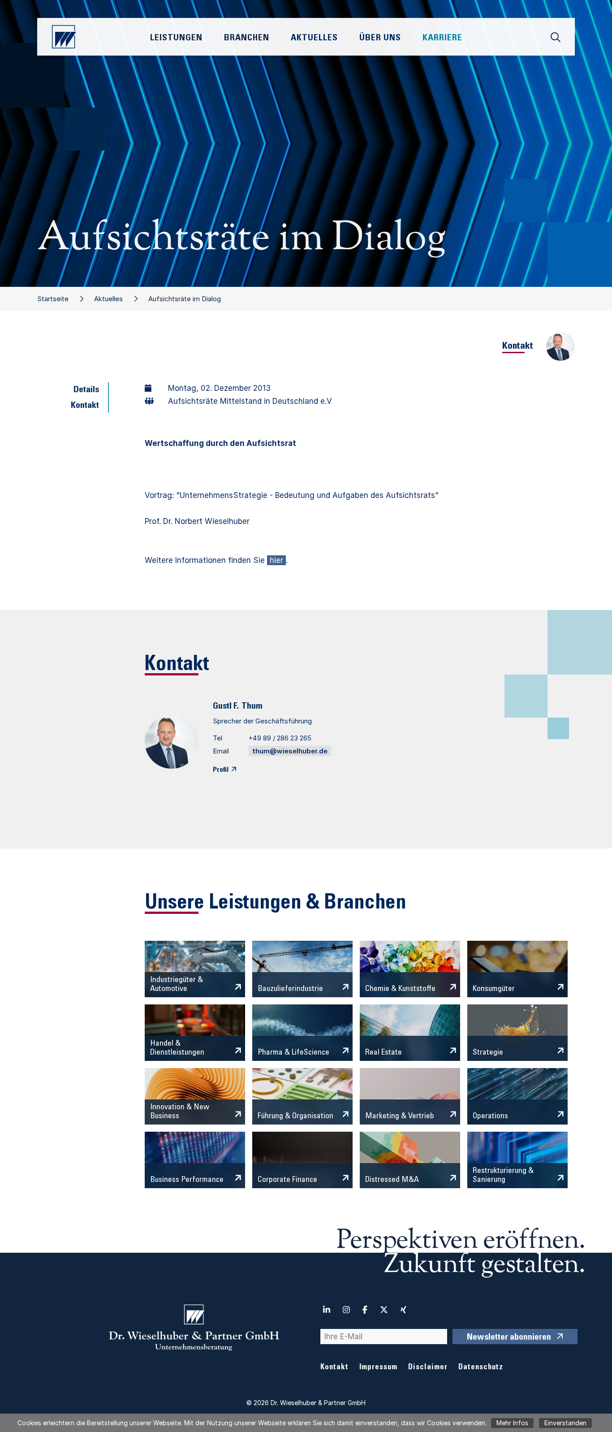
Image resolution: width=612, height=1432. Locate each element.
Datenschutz (480, 1367)
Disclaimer (428, 1367)
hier (276, 560)
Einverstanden (565, 1423)
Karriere (442, 38)
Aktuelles (108, 298)
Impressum (378, 1367)
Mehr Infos (512, 1423)
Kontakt (85, 406)
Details (86, 390)
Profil (220, 770)
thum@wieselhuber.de (290, 751)
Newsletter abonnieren (509, 1337)
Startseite (53, 298)
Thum (252, 706)
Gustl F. (226, 706)
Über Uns (380, 38)
